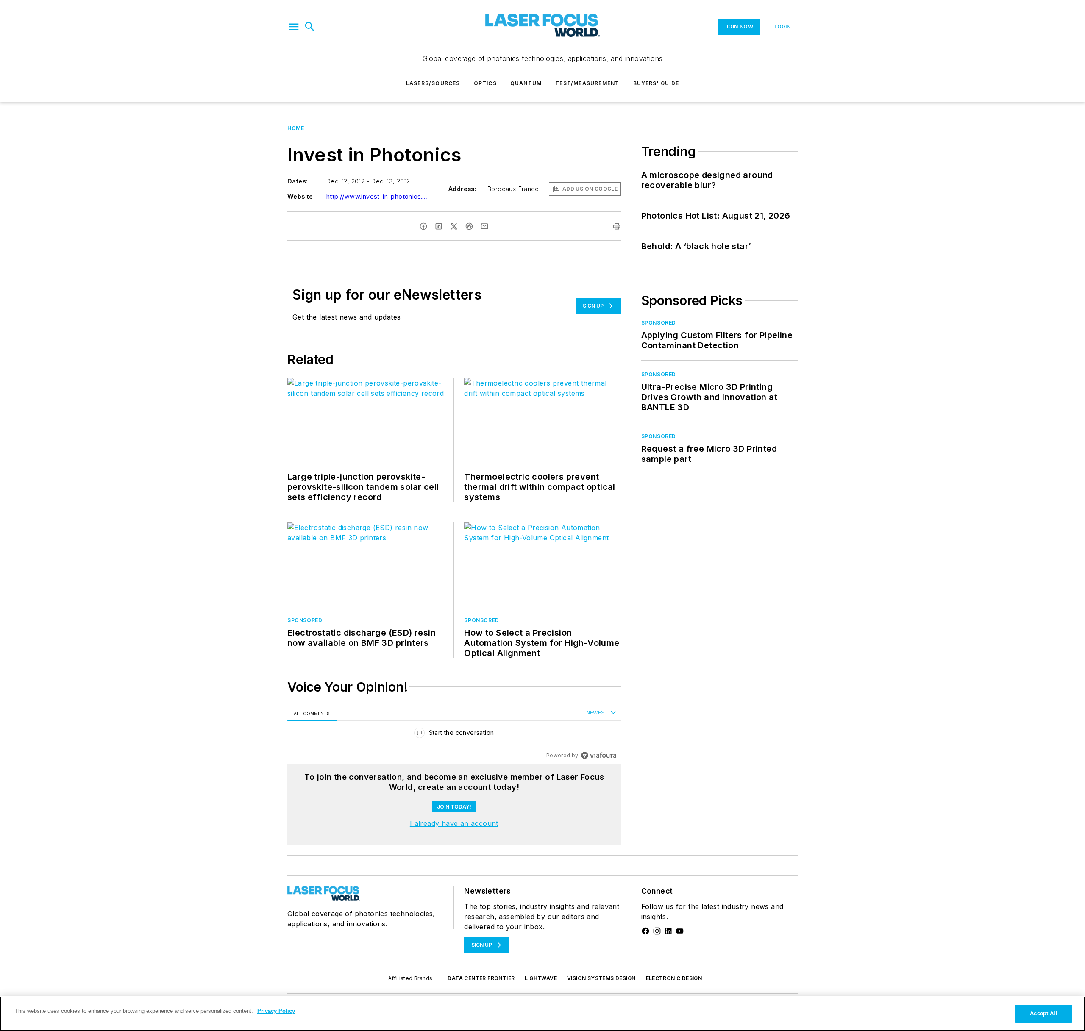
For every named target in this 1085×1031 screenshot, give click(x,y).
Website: (301, 196)
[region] (454, 735)
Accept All (1043, 1013)
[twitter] (454, 226)
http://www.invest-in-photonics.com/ (377, 196)
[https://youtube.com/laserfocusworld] (680, 931)
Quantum (526, 83)
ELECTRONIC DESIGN (674, 978)
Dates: (297, 181)
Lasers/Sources (433, 83)
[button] (293, 26)
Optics (485, 83)
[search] (309, 26)
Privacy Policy (276, 1011)
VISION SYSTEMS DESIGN (601, 978)
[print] (616, 226)
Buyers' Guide (656, 83)
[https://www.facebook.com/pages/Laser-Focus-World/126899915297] (645, 931)
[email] (484, 226)
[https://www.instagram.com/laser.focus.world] (657, 931)
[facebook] (423, 226)
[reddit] (469, 226)
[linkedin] (438, 226)
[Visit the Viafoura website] (599, 755)
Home (295, 128)
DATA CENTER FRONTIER (481, 978)
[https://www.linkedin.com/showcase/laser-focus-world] (668, 931)
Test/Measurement (587, 83)
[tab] (312, 713)
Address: (462, 188)
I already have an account (454, 823)
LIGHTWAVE (541, 978)
